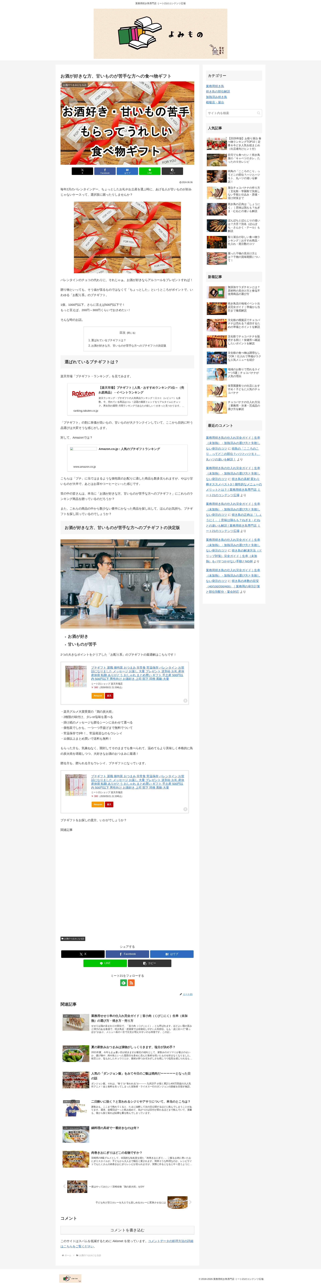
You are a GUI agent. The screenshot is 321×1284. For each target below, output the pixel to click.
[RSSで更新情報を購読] (131, 982)
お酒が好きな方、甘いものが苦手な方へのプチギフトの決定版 (128, 345)
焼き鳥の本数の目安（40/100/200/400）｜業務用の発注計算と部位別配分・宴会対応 (233, 586)
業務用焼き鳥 (215, 86)
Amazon (98, 695)
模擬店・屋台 (215, 102)
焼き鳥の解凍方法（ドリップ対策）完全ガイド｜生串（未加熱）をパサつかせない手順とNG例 (234, 556)
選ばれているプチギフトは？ (108, 340)
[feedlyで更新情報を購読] (123, 982)
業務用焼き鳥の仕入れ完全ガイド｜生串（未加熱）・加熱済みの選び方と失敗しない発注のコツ (233, 443)
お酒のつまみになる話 (74, 938)
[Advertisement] (127, 882)
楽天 (109, 695)
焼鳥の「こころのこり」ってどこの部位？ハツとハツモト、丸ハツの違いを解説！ (233, 454)
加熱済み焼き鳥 (216, 97)
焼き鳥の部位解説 (218, 91)
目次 (123, 332)
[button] (172, 171)
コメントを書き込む (127, 1230)
